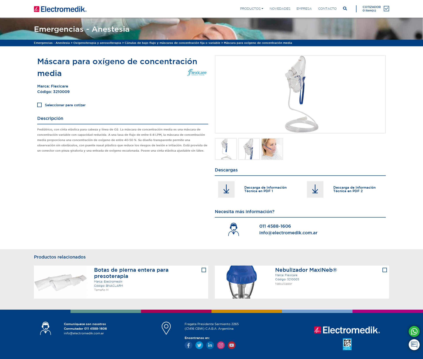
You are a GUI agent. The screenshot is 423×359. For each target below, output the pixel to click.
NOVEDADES (280, 8)
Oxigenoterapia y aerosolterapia (97, 43)
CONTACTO (327, 8)
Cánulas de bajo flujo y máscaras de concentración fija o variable (172, 43)
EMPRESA (304, 8)
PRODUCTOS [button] (250, 8)
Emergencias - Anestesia (52, 43)
